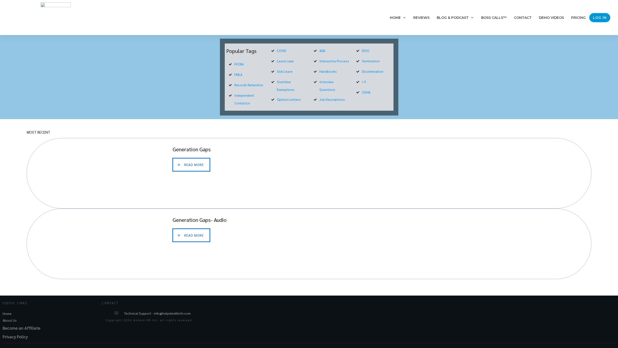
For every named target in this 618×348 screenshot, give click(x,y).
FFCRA (239, 64)
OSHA (366, 92)
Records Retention (248, 85)
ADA (322, 50)
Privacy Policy (15, 336)
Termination (371, 61)
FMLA (238, 74)
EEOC (366, 50)
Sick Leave (285, 71)
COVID (281, 50)
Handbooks (328, 71)
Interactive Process (334, 61)
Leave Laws (285, 61)
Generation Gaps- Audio (309, 244)
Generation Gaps (309, 173)
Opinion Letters (289, 99)
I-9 (364, 82)
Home (7, 313)
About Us (10, 320)
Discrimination (372, 71)
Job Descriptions (332, 99)
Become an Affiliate (21, 328)
